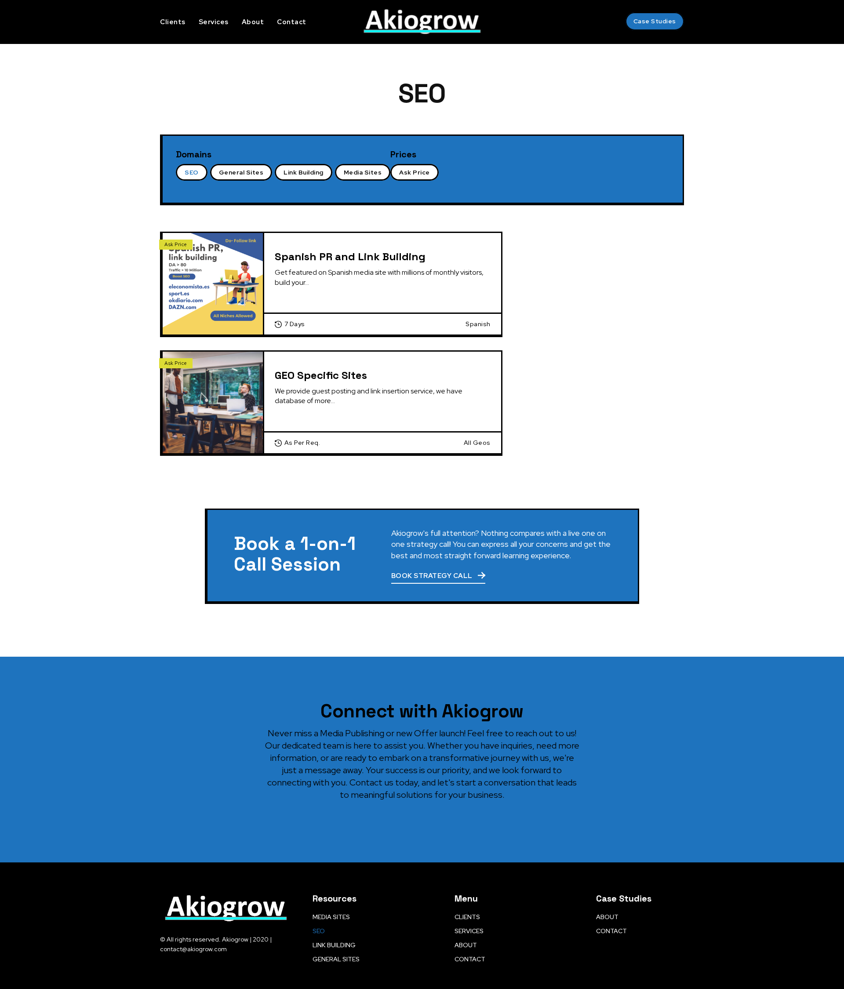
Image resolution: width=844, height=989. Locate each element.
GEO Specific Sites (321, 375)
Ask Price (175, 244)
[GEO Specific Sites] (213, 402)
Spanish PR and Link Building (350, 256)
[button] (610, 21)
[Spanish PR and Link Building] (213, 284)
